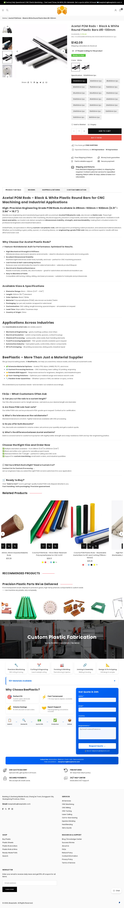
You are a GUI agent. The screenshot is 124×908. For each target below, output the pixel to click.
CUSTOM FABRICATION (76, 190)
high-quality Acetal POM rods (38, 484)
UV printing (62, 369)
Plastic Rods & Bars (9, 846)
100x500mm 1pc (79, 81)
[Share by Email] (46, 82)
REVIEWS (31, 190)
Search (5, 856)
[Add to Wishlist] (20, 546)
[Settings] (115, 10)
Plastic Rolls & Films (9, 849)
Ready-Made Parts (9, 853)
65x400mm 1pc (79, 93)
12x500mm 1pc (111, 111)
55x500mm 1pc (112, 93)
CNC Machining (68, 804)
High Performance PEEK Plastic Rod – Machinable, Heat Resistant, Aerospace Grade (66, 554)
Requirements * (84, 726)
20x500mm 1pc (79, 111)
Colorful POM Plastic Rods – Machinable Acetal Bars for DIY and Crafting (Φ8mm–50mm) (26, 555)
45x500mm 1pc (95, 99)
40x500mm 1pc (112, 99)
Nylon (46, 366)
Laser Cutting (67, 814)
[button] (120, 10)
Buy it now (96, 138)
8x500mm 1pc (94, 117)
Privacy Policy (67, 859)
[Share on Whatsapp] (43, 82)
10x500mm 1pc (78, 117)
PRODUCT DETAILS (13, 190)
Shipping (74, 46)
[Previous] (17, 51)
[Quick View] (32, 546)
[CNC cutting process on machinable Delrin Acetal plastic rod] (7, 43)
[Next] (63, 51)
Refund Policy (67, 853)
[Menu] (3, 10)
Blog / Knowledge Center (72, 839)
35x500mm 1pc (79, 105)
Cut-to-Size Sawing (69, 817)
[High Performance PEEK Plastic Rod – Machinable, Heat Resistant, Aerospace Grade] (67, 525)
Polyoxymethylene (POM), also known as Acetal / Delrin (36, 300)
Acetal (36, 366)
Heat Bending (67, 824)
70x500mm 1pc (111, 87)
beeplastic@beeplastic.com (69, 762)
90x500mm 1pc (96, 81)
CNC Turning (67, 811)
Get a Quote (67, 828)
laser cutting (53, 369)
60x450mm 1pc (95, 93)
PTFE (41, 366)
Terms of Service (68, 863)
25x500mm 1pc (112, 105)
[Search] (7, 10)
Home (4, 18)
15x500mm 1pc (95, 111)
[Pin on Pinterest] (34, 82)
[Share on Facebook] (28, 82)
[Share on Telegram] (40, 82)
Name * (81, 696)
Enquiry (93, 124)
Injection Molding (68, 821)
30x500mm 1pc (95, 105)
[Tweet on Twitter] (31, 82)
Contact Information (70, 856)
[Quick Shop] (26, 546)
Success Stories (68, 842)
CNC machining (39, 217)
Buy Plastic (6, 839)
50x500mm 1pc (79, 99)
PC (59, 366)
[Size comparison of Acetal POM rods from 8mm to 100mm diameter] (7, 29)
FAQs (64, 849)
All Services (66, 801)
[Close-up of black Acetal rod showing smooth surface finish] (7, 57)
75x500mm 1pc (95, 87)
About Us (65, 846)
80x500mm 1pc (79, 87)
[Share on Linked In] (37, 82)
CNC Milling (66, 807)
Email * (80, 706)
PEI (56, 366)
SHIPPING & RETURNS (51, 190)
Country (81, 716)
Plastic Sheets (7, 842)
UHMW (51, 366)
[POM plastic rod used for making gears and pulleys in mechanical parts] (7, 71)
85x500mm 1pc (112, 81)
